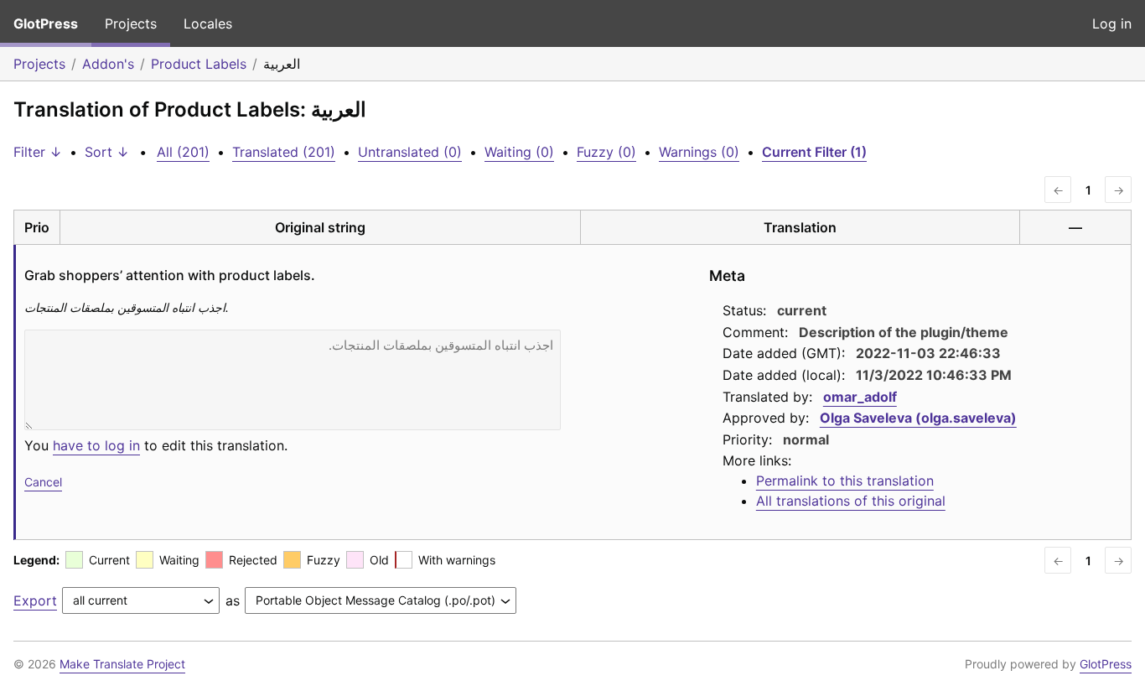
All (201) (183, 151)
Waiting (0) (519, 151)
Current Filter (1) (814, 151)
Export (35, 600)
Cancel (43, 482)
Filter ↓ (37, 151)
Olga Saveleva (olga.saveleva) (918, 417)
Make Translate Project (122, 664)
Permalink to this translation (845, 480)
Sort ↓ (107, 151)
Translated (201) (283, 151)
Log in (1112, 23)
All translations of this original (851, 500)
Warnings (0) (699, 151)
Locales (208, 23)
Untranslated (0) (410, 151)
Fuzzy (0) (606, 151)
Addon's (108, 63)
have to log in (96, 445)
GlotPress (45, 23)
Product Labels (198, 63)
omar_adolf (860, 396)
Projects (131, 23)
